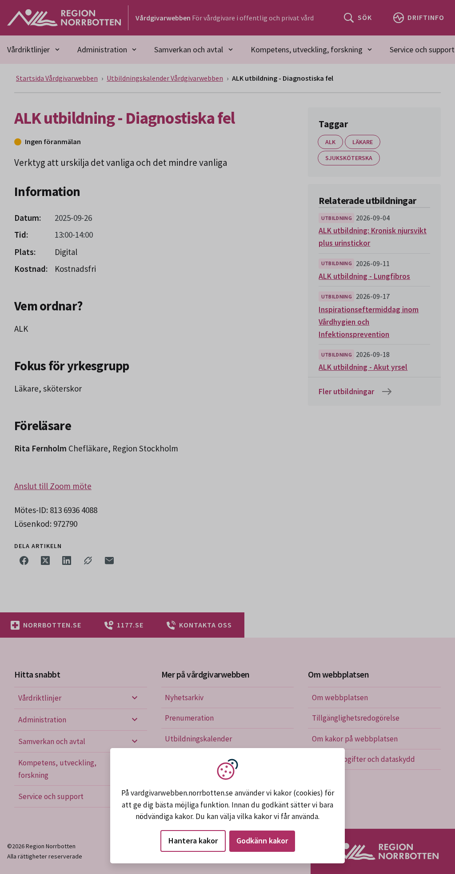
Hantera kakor (193, 840)
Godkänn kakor (262, 840)
